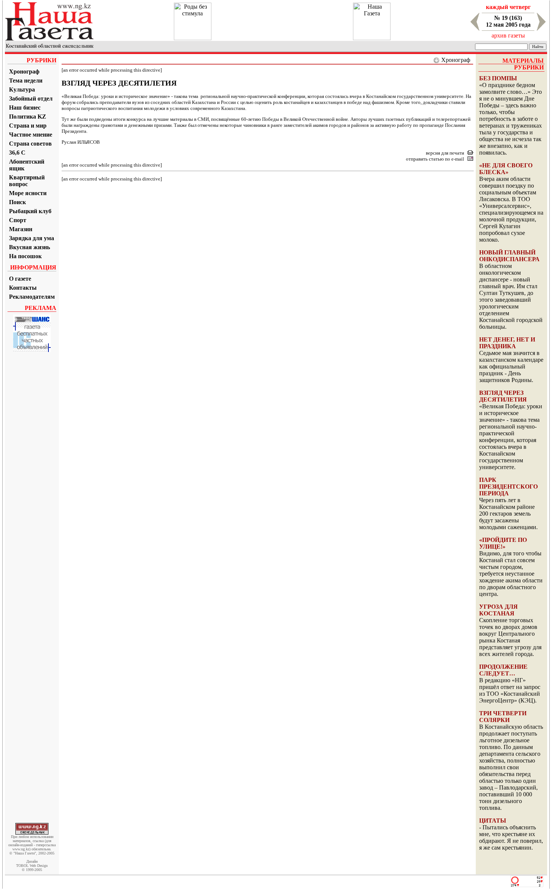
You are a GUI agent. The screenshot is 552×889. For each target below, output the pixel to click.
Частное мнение (30, 134)
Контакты (23, 287)
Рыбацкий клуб (30, 211)
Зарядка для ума (31, 238)
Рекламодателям (32, 296)
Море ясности (28, 193)
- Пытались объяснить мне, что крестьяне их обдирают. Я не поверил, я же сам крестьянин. (511, 837)
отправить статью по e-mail (435, 159)
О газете (20, 278)
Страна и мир (28, 125)
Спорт (17, 220)
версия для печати (445, 153)
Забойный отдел (31, 98)
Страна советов (30, 143)
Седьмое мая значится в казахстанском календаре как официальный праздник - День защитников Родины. (511, 366)
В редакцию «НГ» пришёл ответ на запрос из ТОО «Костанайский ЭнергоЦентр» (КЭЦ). (509, 690)
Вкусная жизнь (29, 247)
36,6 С (17, 152)
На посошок (25, 256)
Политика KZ (27, 116)
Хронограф (24, 71)
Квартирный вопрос (27, 180)
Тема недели (25, 80)
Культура (22, 89)
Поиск (17, 202)
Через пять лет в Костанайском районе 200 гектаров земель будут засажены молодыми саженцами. (508, 513)
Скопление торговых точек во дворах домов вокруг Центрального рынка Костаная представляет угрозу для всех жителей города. (510, 637)
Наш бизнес (25, 107)
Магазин (20, 229)
